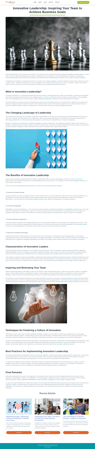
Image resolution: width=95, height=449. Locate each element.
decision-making (82, 224)
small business (48, 98)
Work (45, 2)
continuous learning (64, 123)
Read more (19, 432)
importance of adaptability (64, 209)
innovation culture (62, 344)
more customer (57, 239)
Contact (57, 2)
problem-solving (37, 199)
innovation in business (72, 278)
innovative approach (43, 355)
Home (34, 2)
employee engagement (48, 379)
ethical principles (66, 257)
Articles (51, 2)
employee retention (79, 180)
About (40, 2)
